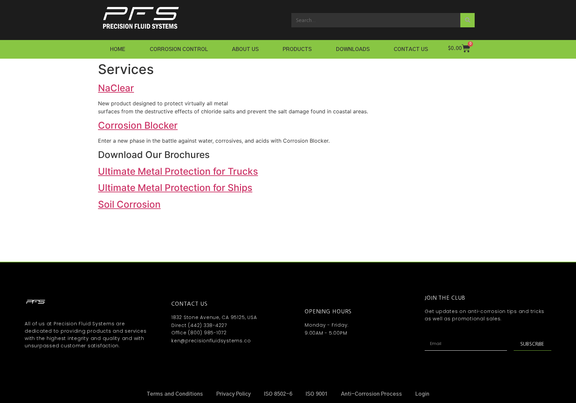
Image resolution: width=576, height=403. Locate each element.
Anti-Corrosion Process (371, 394)
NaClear (116, 88)
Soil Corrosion (129, 204)
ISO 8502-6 (278, 394)
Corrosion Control (179, 49)
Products (297, 49)
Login (422, 394)
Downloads (353, 49)
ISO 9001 (317, 394)
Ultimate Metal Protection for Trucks (178, 171)
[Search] (467, 20)
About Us (245, 49)
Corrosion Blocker (138, 125)
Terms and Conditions (175, 394)
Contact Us (411, 49)
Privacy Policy (233, 394)
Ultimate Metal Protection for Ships (175, 187)
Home (117, 49)
